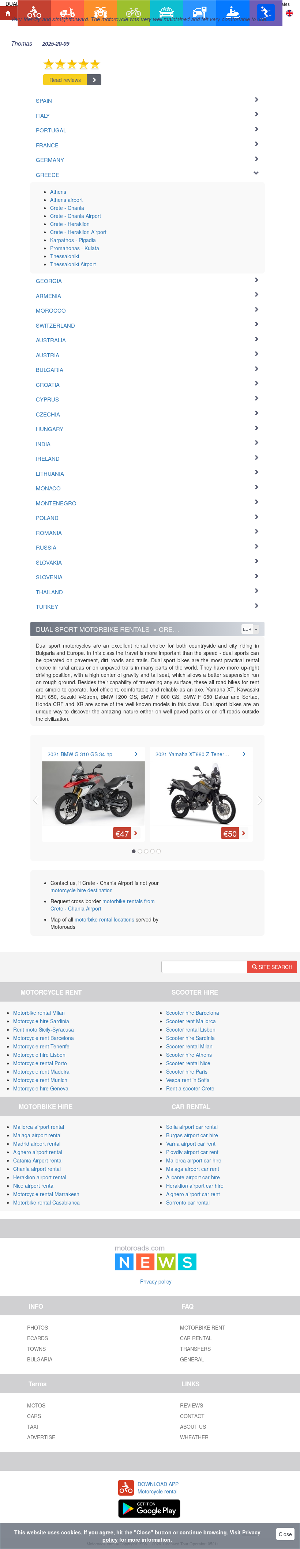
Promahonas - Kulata (74, 248)
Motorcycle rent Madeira (41, 1071)
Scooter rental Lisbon (190, 1029)
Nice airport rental (34, 1185)
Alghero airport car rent (193, 1194)
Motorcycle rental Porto (40, 1063)
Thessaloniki (64, 256)
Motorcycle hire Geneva (40, 1088)
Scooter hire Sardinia (190, 1037)
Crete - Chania (67, 207)
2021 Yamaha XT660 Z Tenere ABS (197, 754)
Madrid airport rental (36, 1143)
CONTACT (192, 1416)
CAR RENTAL (196, 1338)
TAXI (32, 1426)
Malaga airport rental (37, 1135)
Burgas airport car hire (192, 1135)
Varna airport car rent (190, 1143)
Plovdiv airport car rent (192, 1152)
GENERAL (192, 1359)
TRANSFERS (195, 1348)
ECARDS (37, 1338)
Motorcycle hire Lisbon (39, 1054)
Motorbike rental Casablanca (46, 1202)
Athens (58, 191)
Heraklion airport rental (39, 1177)
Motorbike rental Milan (39, 1012)
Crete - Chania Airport (75, 215)
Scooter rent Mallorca (191, 1021)
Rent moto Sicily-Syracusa (43, 1029)
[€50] (201, 788)
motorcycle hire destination (81, 890)
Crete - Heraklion (70, 223)
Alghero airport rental (37, 1152)
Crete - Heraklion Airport (78, 231)
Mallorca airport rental (38, 1126)
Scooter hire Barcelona (192, 1012)
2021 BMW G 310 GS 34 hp (80, 754)
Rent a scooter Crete (190, 1088)
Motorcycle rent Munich (40, 1079)
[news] (155, 1256)
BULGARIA (39, 1359)
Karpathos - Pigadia (73, 240)
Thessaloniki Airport (73, 264)
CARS (34, 1416)
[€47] (93, 788)
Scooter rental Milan (189, 1046)
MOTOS (36, 1405)
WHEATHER (194, 1437)
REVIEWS (191, 1405)
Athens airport (66, 199)
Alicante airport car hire (193, 1177)
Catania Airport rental (38, 1160)
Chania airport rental (37, 1168)
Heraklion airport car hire (195, 1185)
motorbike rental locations (104, 919)
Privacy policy (156, 1281)
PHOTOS (37, 1327)
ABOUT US (193, 1426)
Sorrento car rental (188, 1202)
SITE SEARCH (274, 967)
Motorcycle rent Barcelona (43, 1037)
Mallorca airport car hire (193, 1160)
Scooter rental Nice (188, 1063)
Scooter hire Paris (186, 1071)
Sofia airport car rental (192, 1126)
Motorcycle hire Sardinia (41, 1021)
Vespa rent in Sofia (188, 1079)
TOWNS (36, 1348)
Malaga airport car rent (192, 1168)
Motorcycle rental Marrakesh (46, 1194)
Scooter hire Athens (189, 1054)
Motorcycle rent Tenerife (41, 1046)
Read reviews (65, 79)
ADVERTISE (41, 1437)
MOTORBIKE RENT (202, 1327)
